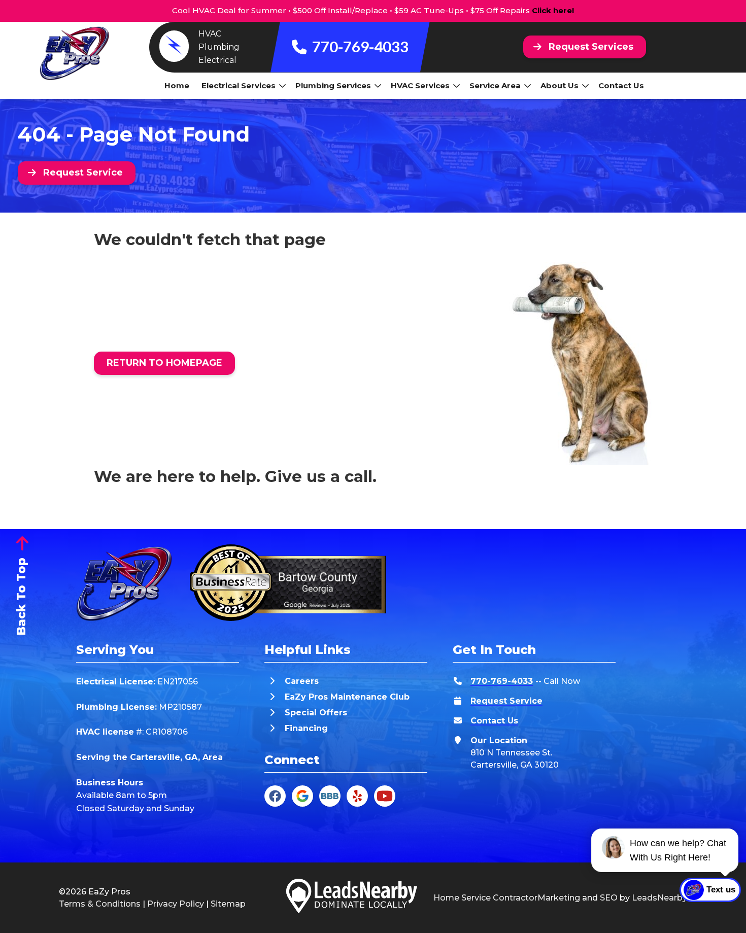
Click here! (553, 10)
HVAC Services (420, 85)
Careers (302, 681)
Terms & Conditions (100, 904)
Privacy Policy (175, 904)
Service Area (495, 85)
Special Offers (316, 712)
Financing (306, 728)
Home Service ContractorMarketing (506, 898)
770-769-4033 (359, 46)
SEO (609, 898)
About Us (559, 85)
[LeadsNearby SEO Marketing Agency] (351, 898)
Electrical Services (238, 85)
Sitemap (228, 904)
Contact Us (621, 85)
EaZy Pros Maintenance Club (347, 697)
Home (176, 85)
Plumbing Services (333, 85)
